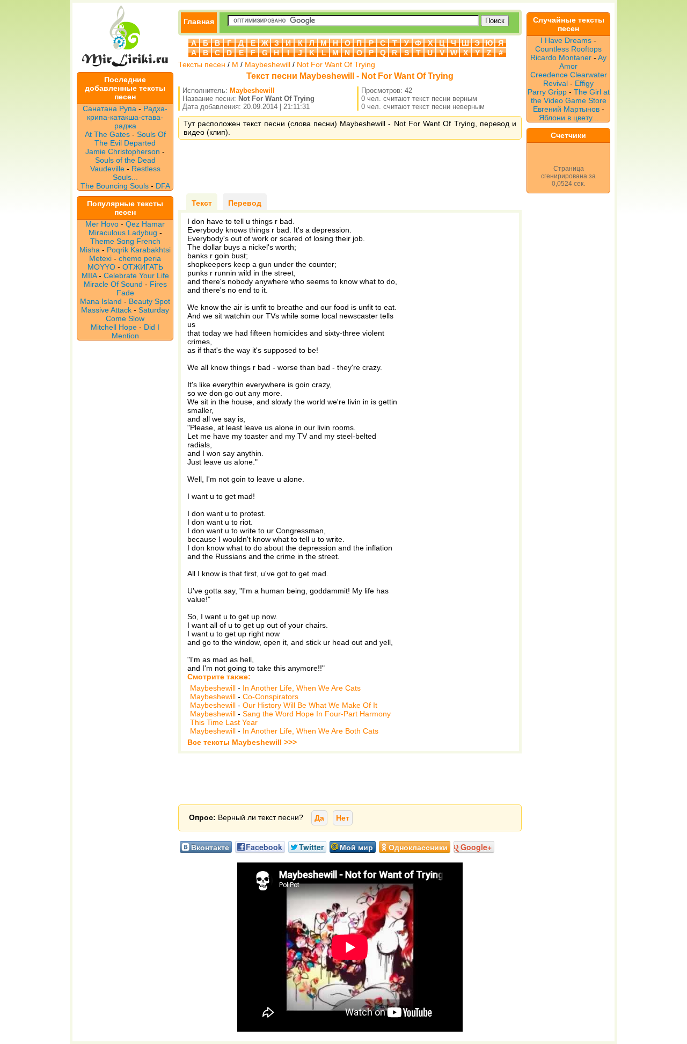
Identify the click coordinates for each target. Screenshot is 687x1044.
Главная (199, 21)
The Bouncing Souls (115, 186)
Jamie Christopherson (122, 151)
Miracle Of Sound (113, 284)
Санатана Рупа (109, 108)
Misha (89, 249)
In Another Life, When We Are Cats (302, 688)
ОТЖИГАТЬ (142, 267)
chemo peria (140, 258)
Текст (202, 203)
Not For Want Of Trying (336, 64)
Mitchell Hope (114, 327)
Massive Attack (106, 310)
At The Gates (107, 134)
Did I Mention (136, 331)
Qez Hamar (145, 224)
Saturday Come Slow (137, 314)
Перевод (244, 203)
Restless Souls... (136, 173)
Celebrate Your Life (136, 275)
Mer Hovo (102, 224)
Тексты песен (201, 64)
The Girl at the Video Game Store (570, 96)
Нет (342, 818)
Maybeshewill (267, 64)
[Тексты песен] (125, 67)
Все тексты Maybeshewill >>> (242, 742)
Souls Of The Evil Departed (130, 138)
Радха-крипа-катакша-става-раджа (127, 117)
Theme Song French (125, 241)
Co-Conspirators (270, 696)
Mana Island (101, 301)
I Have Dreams (565, 40)
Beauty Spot (149, 301)
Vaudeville (108, 168)
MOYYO (101, 267)
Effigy (584, 83)
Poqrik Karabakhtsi (139, 249)
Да (319, 818)
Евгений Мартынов (566, 109)
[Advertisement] (350, 166)
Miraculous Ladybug (123, 232)
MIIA (89, 275)
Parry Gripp (547, 92)
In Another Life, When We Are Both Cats (310, 731)
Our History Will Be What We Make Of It (310, 705)
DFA (163, 186)
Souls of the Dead (125, 160)
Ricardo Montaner (560, 57)
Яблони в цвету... (568, 117)
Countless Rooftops (568, 49)
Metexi (100, 258)
